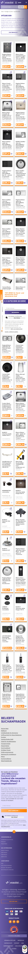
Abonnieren (15, 312)
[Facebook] (10, 921)
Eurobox (3, 737)
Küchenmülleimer (6, 759)
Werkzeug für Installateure (8, 754)
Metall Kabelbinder (6, 761)
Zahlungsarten (19, 946)
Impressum (21, 940)
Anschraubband (5, 748)
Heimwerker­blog (6, 837)
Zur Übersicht (13, 32)
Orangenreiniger (5, 743)
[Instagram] (17, 921)
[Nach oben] (14, 831)
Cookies (14, 948)
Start (2, 11)
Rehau (3, 756)
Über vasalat (4, 852)
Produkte (3, 841)
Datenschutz (8, 943)
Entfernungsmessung (7, 752)
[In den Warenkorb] (25, 66)
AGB (22, 943)
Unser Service (5, 861)
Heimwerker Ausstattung (7, 839)
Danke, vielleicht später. (11, 332)
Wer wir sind (13, 901)
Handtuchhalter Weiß (7, 739)
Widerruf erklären (14, 936)
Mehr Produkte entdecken (7, 869)
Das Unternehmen (6, 848)
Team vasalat (4, 854)
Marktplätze (4, 856)
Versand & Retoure (9, 940)
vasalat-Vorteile (5, 850)
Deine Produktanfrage (6, 865)
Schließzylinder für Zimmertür (9, 733)
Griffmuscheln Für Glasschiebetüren (11, 735)
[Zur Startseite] (7, 2)
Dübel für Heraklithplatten (8, 741)
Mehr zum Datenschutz (16, 329)
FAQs (2, 863)
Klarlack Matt (4, 728)
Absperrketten (5, 746)
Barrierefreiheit (8, 946)
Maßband (3, 731)
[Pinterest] (14, 921)
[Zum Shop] (26, 2)
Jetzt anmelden (13, 810)
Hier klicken (17, 318)
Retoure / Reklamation (6, 867)
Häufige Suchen (9, 11)
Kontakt (16, 943)
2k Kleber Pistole (5, 750)
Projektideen (4, 843)
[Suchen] (25, 7)
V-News (1, 296)
